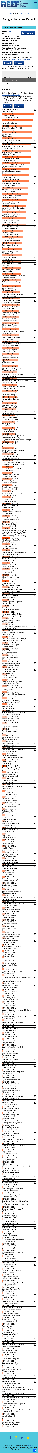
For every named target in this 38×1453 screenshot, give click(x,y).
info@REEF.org (30, 1445)
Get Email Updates (19, 1441)
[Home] (14, 4)
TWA (9, 31)
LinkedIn (28, 1438)
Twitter (22, 1438)
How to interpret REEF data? (21, 59)
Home (10, 13)
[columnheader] (6, 77)
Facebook (10, 1438)
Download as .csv (28, 33)
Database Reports (24, 13)
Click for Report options (14, 27)
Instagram (16, 1438)
